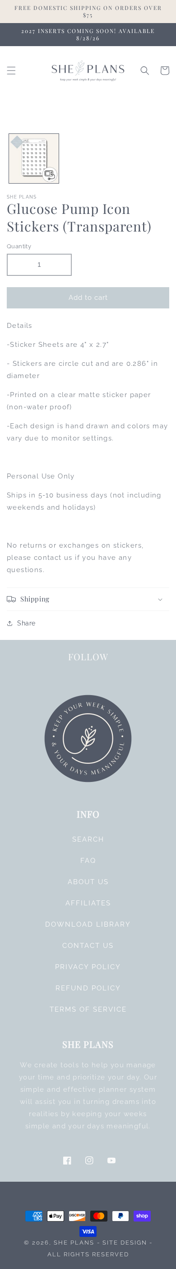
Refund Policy (88, 988)
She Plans (74, 1242)
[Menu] (11, 70)
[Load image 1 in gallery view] (34, 159)
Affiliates (88, 903)
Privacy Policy (88, 967)
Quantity (19, 246)
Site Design (124, 1242)
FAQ (88, 861)
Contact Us (88, 946)
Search (88, 839)
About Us (88, 882)
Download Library (88, 924)
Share (26, 623)
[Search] (145, 70)
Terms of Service (88, 1009)
